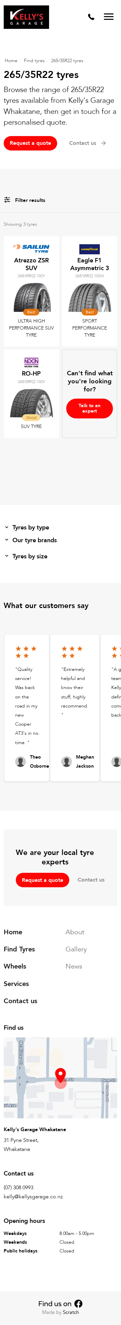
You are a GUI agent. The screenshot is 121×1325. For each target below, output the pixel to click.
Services (16, 983)
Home (11, 60)
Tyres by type (30, 527)
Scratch (71, 1312)
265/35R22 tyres (67, 60)
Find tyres (34, 60)
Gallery (76, 949)
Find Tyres (19, 949)
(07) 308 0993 (18, 1187)
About (75, 932)
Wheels (15, 966)
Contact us (91, 880)
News (74, 966)
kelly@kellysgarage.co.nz (33, 1196)
